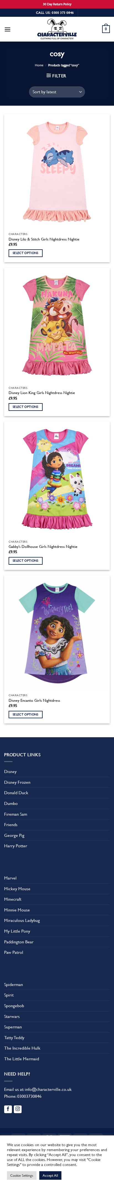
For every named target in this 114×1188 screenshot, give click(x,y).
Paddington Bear (18, 941)
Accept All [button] (50, 1175)
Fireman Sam (15, 814)
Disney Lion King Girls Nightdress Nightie (42, 392)
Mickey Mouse (17, 888)
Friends (10, 824)
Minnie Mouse (17, 910)
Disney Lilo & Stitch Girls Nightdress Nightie (44, 239)
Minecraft (12, 899)
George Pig (14, 835)
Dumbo (11, 803)
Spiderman (13, 984)
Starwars (12, 1016)
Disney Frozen (17, 782)
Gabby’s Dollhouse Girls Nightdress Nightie (43, 546)
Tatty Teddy (14, 1037)
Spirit (9, 995)
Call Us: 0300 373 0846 (55, 13)
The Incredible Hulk (22, 1048)
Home (39, 65)
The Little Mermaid (21, 1058)
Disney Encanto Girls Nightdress (34, 700)
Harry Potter (15, 845)
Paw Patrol (13, 952)
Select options (25, 253)
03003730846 (29, 1096)
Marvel (10, 878)
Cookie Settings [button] (21, 1175)
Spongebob (14, 1005)
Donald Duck (16, 792)
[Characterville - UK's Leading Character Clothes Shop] (57, 30)
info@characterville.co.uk (48, 1089)
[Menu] (7, 29)
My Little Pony (17, 931)
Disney (10, 771)
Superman (13, 1026)
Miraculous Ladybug (22, 920)
